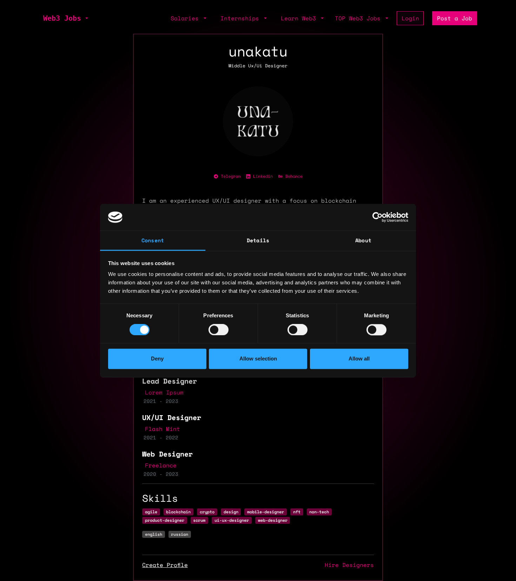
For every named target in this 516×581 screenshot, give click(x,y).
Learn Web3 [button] (300, 18)
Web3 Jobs (62, 18)
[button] (86, 18)
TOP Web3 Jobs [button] (359, 18)
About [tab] (363, 240)
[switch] (219, 329)
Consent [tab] (152, 240)
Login (410, 18)
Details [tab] (258, 240)
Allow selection (258, 359)
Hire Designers (349, 565)
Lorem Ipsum (164, 392)
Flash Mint (162, 429)
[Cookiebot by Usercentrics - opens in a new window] (377, 217)
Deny (157, 359)
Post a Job (454, 18)
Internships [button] (241, 18)
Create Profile (165, 565)
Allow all (359, 359)
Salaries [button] (186, 18)
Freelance (161, 465)
